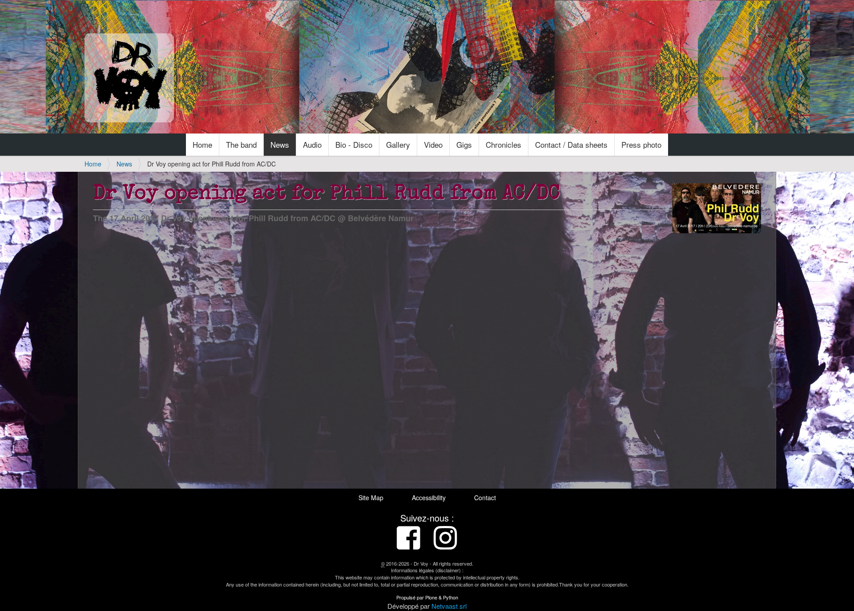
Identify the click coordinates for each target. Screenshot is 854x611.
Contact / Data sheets (571, 144)
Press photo (641, 144)
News (279, 144)
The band (241, 144)
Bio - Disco (353, 144)
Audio (312, 144)
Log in (760, 9)
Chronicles (503, 144)
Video (433, 144)
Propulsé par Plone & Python (427, 597)
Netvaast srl (449, 606)
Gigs (464, 144)
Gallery (398, 144)
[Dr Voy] (129, 77)
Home (202, 144)
